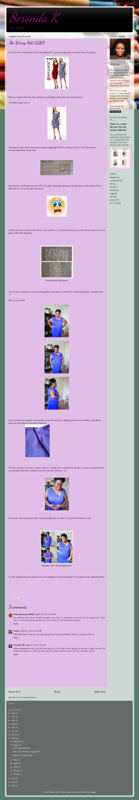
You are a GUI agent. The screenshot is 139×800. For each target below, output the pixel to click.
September (17, 741)
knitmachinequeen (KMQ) (23, 614)
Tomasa (16, 631)
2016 (13, 731)
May (15, 760)
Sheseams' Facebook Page (22, 755)
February (17, 770)
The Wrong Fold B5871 (22, 748)
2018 (13, 724)
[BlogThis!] (17, 598)
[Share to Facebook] (21, 598)
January (16, 774)
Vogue (112, 193)
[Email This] (15, 598)
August (16, 745)
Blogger (93, 792)
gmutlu (77, 792)
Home (57, 691)
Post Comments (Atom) (27, 697)
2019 (13, 720)
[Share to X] (19, 598)
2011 (13, 782)
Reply (15, 624)
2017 (13, 728)
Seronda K (33, 17)
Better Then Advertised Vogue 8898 (26, 752)
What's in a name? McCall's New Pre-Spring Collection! (118, 127)
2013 (13, 778)
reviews (112, 200)
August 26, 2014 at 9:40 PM (45, 614)
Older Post (99, 691)
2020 (13, 717)
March (16, 767)
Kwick (112, 187)
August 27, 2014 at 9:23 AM (30, 631)
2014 (13, 738)
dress (112, 197)
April (15, 763)
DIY (111, 184)
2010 (13, 786)
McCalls (113, 190)
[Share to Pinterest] (23, 598)
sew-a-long (114, 203)
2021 (13, 713)
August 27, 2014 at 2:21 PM (35, 645)
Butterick (113, 177)
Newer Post (14, 691)
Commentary (114, 181)
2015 (13, 735)
